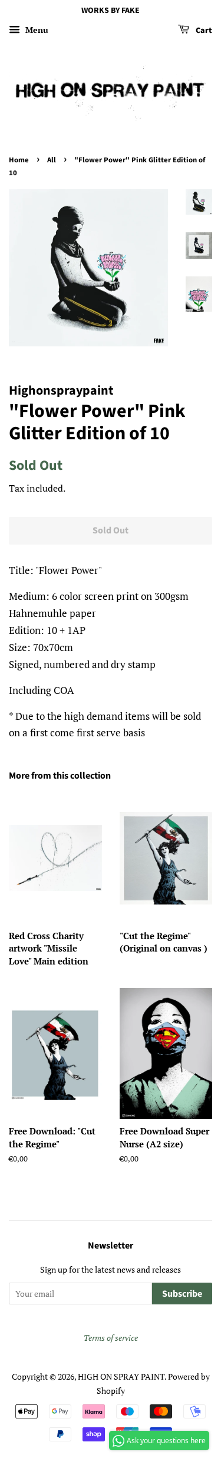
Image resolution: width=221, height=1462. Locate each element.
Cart (203, 30)
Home (19, 160)
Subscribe (182, 1293)
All (51, 160)
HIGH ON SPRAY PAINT (121, 1376)
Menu (35, 29)
